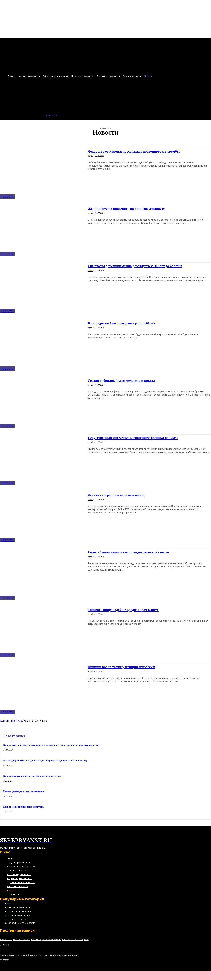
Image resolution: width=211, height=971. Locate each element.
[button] (142, 90)
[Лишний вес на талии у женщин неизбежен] (42, 689)
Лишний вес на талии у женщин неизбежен (121, 667)
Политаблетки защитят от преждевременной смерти (128, 552)
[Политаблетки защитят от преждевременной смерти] (42, 574)
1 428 (19, 720)
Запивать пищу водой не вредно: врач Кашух (123, 610)
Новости (7, 196)
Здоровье (108, 142)
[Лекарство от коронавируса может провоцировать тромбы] (42, 173)
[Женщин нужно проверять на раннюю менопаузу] (42, 230)
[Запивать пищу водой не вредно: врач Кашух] (42, 631)
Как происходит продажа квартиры (23, 806)
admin (90, 155)
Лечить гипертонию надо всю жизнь (116, 495)
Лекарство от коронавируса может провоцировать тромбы (134, 151)
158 (13, 720)
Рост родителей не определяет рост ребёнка (121, 323)
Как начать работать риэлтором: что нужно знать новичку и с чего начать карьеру (50, 745)
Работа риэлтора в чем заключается (23, 791)
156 (5, 720)
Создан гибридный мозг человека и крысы (121, 381)
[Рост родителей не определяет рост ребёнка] (42, 345)
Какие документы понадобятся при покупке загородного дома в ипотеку (45, 760)
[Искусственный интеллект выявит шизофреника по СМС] (42, 459)
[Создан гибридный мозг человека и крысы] (42, 402)
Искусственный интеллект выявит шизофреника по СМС (133, 438)
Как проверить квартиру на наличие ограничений (32, 775)
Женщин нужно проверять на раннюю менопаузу (126, 209)
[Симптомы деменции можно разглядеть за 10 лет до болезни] (42, 287)
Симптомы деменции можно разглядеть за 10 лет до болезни (135, 266)
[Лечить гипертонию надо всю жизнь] (42, 517)
